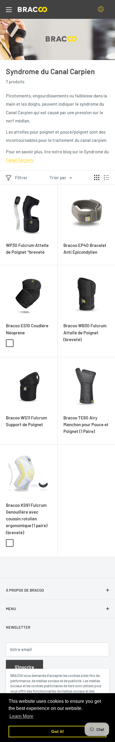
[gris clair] (9, 543)
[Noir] (9, 343)
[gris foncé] (18, 543)
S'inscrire (24, 667)
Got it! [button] (57, 731)
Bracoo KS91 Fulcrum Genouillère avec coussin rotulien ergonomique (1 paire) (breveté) (26, 518)
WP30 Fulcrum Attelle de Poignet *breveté (27, 249)
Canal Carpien (19, 159)
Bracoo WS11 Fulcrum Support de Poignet (26, 421)
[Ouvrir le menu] (9, 9)
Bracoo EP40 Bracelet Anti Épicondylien (84, 249)
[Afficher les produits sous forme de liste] (106, 177)
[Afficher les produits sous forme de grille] (96, 177)
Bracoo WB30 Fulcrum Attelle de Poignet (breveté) (84, 332)
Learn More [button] (21, 716)
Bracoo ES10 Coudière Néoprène (27, 329)
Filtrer (21, 177)
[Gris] (18, 343)
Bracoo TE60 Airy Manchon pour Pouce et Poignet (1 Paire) (86, 424)
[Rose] (27, 343)
